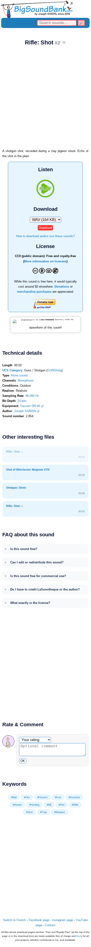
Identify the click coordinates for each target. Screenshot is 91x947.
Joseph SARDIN (25, 411)
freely (79, 936)
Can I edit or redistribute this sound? (37, 562)
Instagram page (62, 920)
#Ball (14, 797)
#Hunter (17, 804)
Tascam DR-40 (30, 406)
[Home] (45, 9)
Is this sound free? (23, 549)
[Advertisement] (45, 99)
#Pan (61, 804)
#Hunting (34, 804)
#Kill (49, 804)
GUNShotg (54, 370)
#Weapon (59, 812)
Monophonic (26, 380)
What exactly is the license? (30, 603)
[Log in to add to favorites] (64, 43)
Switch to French (14, 920)
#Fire (27, 797)
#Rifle (75, 804)
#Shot (29, 812)
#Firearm (42, 797)
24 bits (22, 401)
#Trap (43, 812)
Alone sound (19, 375)
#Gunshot (74, 797)
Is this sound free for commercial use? (38, 576)
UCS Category (12, 370)
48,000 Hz (32, 395)
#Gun (58, 797)
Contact (50, 925)
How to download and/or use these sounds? (45, 236)
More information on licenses (45, 261)
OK (22, 761)
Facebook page (39, 920)
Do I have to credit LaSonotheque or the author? (45, 589)
